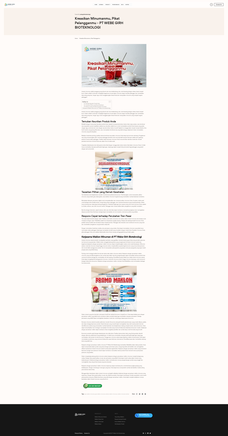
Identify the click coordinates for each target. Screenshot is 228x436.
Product (108, 4)
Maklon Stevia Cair (99, 419)
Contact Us (87, 433)
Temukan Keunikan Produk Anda (93, 103)
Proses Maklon (115, 4)
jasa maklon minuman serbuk (102, 394)
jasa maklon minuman (90, 394)
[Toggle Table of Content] (109, 102)
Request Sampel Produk (120, 419)
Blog (122, 4)
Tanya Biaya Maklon (119, 417)
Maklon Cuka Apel (99, 421)
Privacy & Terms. (79, 433)
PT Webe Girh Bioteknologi (113, 345)
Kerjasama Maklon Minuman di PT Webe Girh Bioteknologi (96, 108)
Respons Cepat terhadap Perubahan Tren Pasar (96, 106)
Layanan (101, 4)
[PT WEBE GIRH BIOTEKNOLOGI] (9, 4)
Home (96, 4)
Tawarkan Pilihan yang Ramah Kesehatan (95, 105)
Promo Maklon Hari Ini (120, 421)
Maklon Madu (98, 424)
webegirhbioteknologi (85, 14)
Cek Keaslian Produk (119, 424)
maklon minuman (113, 394)
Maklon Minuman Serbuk (101, 417)
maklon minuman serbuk (123, 394)
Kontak (127, 4)
